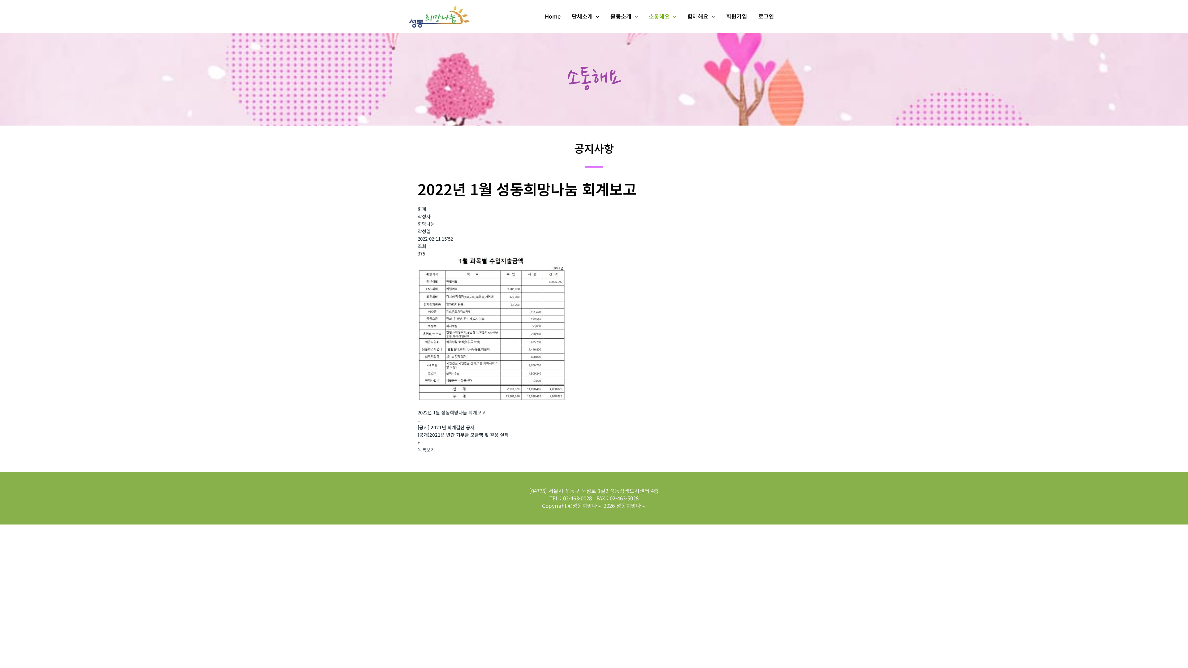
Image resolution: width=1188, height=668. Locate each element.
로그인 (766, 16)
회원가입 (736, 16)
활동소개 (620, 16)
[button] (596, 16)
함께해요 (697, 16)
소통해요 (659, 16)
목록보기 (426, 449)
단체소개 (582, 16)
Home (553, 16)
